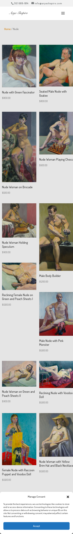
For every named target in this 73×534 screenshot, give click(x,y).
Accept (36, 526)
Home (7, 29)
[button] (68, 497)
